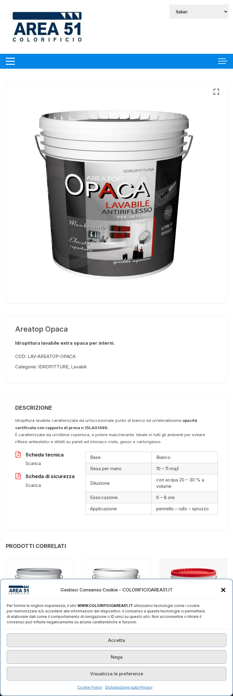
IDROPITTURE (53, 367)
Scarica (33, 463)
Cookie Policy (89, 687)
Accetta (116, 640)
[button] (223, 590)
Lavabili (78, 367)
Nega (117, 657)
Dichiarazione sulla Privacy (129, 687)
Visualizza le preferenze (116, 674)
